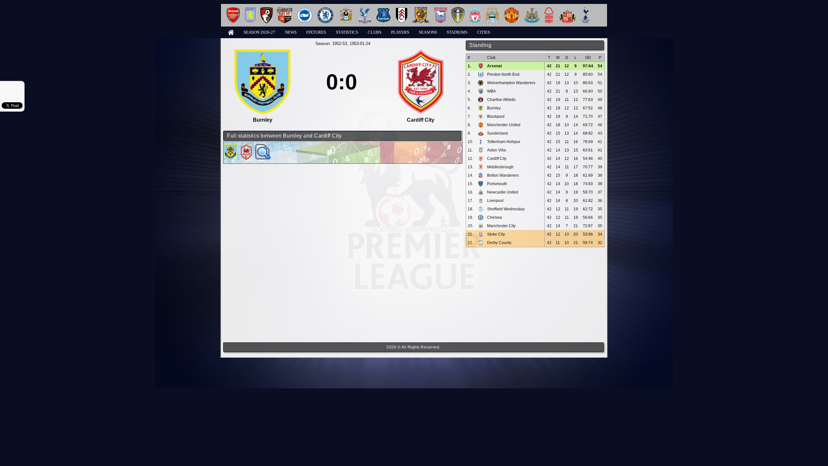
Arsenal (494, 66)
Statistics (347, 32)
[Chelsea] (325, 9)
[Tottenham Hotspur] (586, 9)
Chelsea (494, 217)
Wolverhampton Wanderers (511, 83)
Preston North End (503, 74)
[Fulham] (402, 9)
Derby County (499, 242)
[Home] (231, 32)
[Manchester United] (511, 9)
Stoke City (496, 234)
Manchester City (501, 226)
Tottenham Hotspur (503, 141)
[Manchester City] (492, 9)
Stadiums (457, 32)
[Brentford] (284, 9)
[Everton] (383, 9)
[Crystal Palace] (364, 9)
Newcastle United (502, 192)
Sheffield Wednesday (506, 209)
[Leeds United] (458, 9)
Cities (483, 32)
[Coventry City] (346, 9)
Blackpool (496, 116)
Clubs (374, 32)
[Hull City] (421, 9)
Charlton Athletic (501, 99)
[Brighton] (305, 9)
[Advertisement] (535, 295)
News (291, 32)
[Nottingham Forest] (548, 9)
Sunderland (497, 133)
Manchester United (503, 125)
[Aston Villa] (250, 9)
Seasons (428, 32)
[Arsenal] (233, 9)
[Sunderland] (567, 9)
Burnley (494, 108)
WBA (491, 91)
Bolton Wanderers (503, 175)
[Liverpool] (475, 9)
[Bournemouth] (266, 9)
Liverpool (495, 200)
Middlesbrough (500, 167)
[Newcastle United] (532, 9)
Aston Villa (496, 150)
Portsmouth (497, 184)
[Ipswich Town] (440, 9)
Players (400, 32)
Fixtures (316, 32)
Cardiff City (497, 158)
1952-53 (339, 43)
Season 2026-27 (259, 32)
